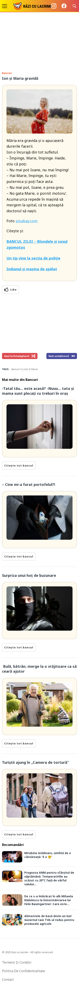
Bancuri (7, 73)
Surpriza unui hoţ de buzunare (29, 575)
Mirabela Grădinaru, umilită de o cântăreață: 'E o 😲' (47, 855)
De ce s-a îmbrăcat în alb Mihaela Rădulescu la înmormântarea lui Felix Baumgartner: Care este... (48, 900)
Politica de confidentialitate (23, 971)
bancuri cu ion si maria (24, 369)
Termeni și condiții (16, 962)
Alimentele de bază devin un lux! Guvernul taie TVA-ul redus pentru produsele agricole (49, 920)
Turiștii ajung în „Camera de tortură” (35, 762)
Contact (8, 979)
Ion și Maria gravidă (20, 78)
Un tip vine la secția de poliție (33, 258)
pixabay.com (26, 220)
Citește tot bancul (18, 465)
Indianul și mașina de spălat (31, 268)
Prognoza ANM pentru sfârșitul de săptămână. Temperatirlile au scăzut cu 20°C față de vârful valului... (49, 878)
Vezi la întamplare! (16, 356)
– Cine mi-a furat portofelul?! (28, 484)
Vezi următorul (58, 356)
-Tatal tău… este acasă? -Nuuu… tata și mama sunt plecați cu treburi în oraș (38, 391)
